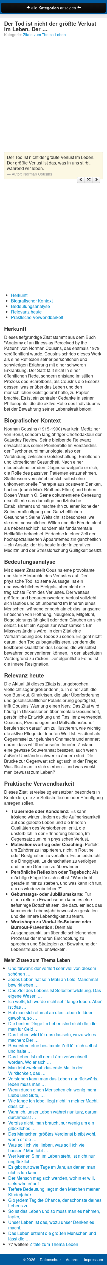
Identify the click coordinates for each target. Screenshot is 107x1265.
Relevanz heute (26, 312)
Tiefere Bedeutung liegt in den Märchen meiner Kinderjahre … (54, 1192)
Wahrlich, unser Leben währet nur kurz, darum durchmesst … (52, 1114)
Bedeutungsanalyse (30, 306)
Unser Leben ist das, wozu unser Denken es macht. (51, 1225)
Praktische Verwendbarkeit (37, 317)
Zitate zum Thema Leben (44, 34)
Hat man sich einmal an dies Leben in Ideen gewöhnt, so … (51, 1015)
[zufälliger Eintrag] (89, 180)
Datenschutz (50, 1259)
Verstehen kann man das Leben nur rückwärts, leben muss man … (53, 1081)
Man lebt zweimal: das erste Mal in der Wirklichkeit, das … (45, 1070)
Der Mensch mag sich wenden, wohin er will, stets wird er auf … (51, 1181)
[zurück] (81, 180)
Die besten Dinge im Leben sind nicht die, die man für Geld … (52, 1026)
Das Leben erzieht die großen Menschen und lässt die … (52, 1236)
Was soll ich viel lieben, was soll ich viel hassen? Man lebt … (47, 1148)
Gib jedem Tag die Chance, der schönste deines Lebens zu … (55, 1203)
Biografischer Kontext (32, 300)
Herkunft (19, 295)
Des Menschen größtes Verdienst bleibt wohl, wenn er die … (52, 1136)
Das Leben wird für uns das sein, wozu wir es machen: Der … (52, 1037)
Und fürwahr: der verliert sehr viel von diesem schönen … (52, 971)
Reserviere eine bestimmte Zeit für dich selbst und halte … (52, 1048)
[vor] (96, 180)
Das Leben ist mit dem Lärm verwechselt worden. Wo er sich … (47, 1059)
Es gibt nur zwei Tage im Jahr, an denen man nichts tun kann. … (51, 1170)
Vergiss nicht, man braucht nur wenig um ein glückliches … (51, 1125)
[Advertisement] (53, 95)
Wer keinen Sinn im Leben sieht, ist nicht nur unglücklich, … (51, 1159)
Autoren (73, 1259)
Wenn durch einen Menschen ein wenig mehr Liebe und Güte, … (52, 1092)
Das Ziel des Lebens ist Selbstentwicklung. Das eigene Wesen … (54, 993)
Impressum (93, 1259)
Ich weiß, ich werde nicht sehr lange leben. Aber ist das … (55, 1004)
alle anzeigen (53, 7)
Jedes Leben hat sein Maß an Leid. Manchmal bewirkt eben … (53, 982)
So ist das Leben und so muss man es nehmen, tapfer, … (54, 1214)
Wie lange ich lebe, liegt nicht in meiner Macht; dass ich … (53, 1103)
